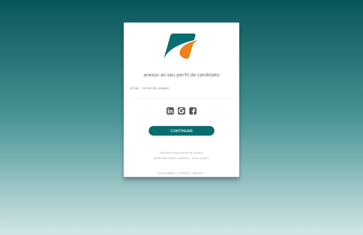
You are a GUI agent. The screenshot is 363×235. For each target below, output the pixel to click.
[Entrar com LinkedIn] (170, 110)
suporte (197, 173)
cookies (183, 173)
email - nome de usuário (149, 88)
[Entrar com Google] (181, 110)
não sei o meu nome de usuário (181, 152)
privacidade (166, 173)
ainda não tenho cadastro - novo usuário (181, 158)
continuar (181, 131)
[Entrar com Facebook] (192, 110)
